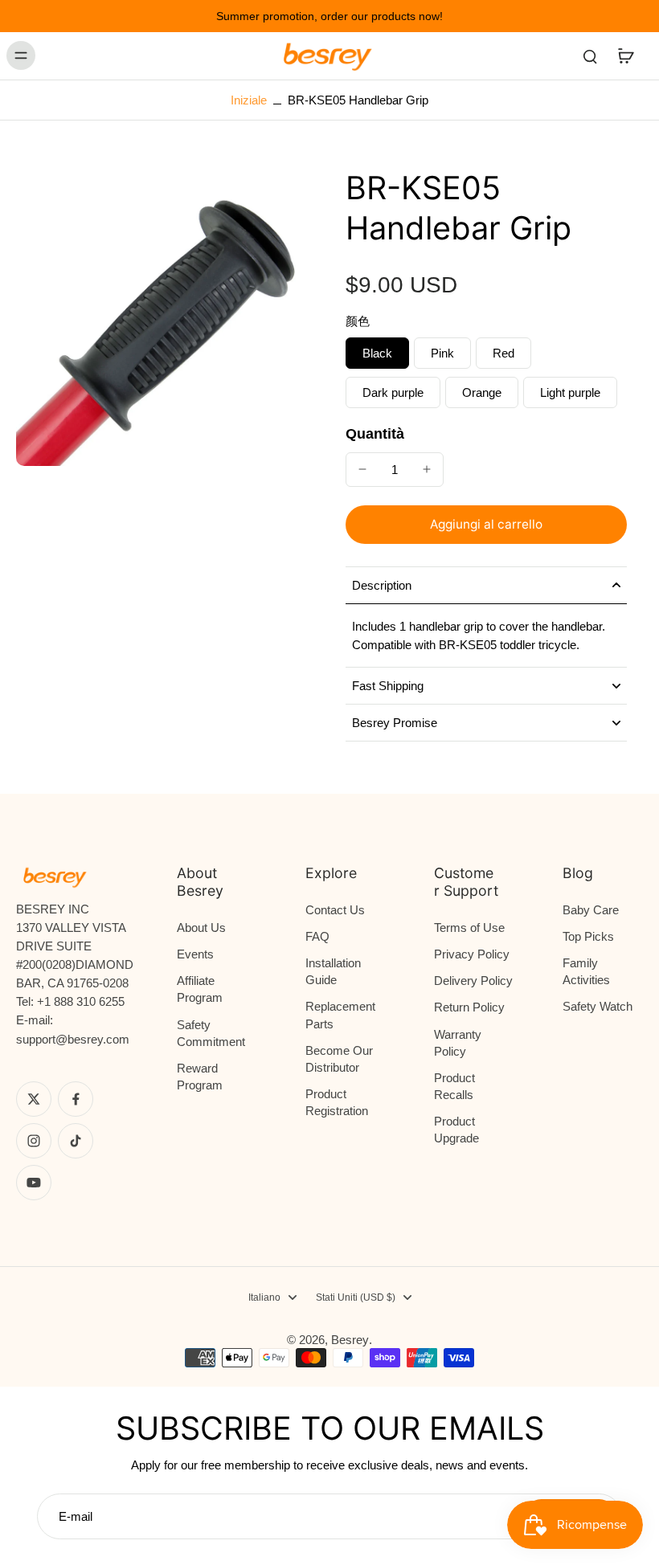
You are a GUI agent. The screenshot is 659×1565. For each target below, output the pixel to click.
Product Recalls (454, 1086)
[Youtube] (33, 1182)
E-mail (75, 1516)
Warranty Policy (457, 1043)
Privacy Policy (472, 954)
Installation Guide (333, 971)
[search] (590, 55)
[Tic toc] (75, 1140)
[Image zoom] (164, 317)
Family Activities (586, 971)
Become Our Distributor (339, 1059)
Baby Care (591, 910)
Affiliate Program (200, 989)
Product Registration (336, 1102)
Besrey (350, 1339)
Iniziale (250, 100)
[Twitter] (33, 1099)
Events (195, 954)
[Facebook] (75, 1099)
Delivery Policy (473, 980)
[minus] (362, 469)
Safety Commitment (211, 1033)
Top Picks (588, 936)
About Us (201, 927)
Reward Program (200, 1076)
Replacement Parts (340, 1014)
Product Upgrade (456, 1129)
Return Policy (469, 1007)
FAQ (317, 936)
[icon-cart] (625, 55)
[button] (486, 524)
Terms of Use (469, 927)
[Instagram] (33, 1140)
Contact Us (335, 910)
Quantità (375, 434)
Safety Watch (597, 1006)
